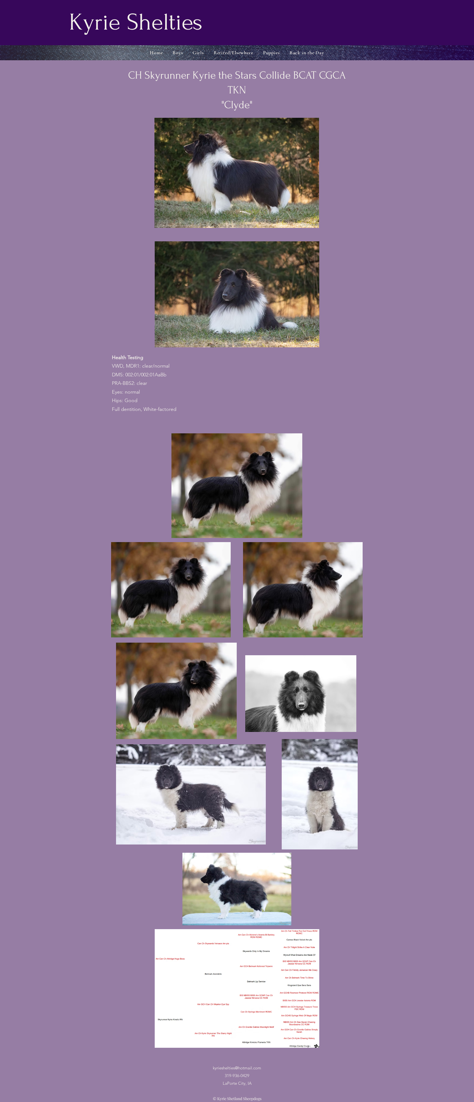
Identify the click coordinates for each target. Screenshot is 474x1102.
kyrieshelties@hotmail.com (237, 1067)
